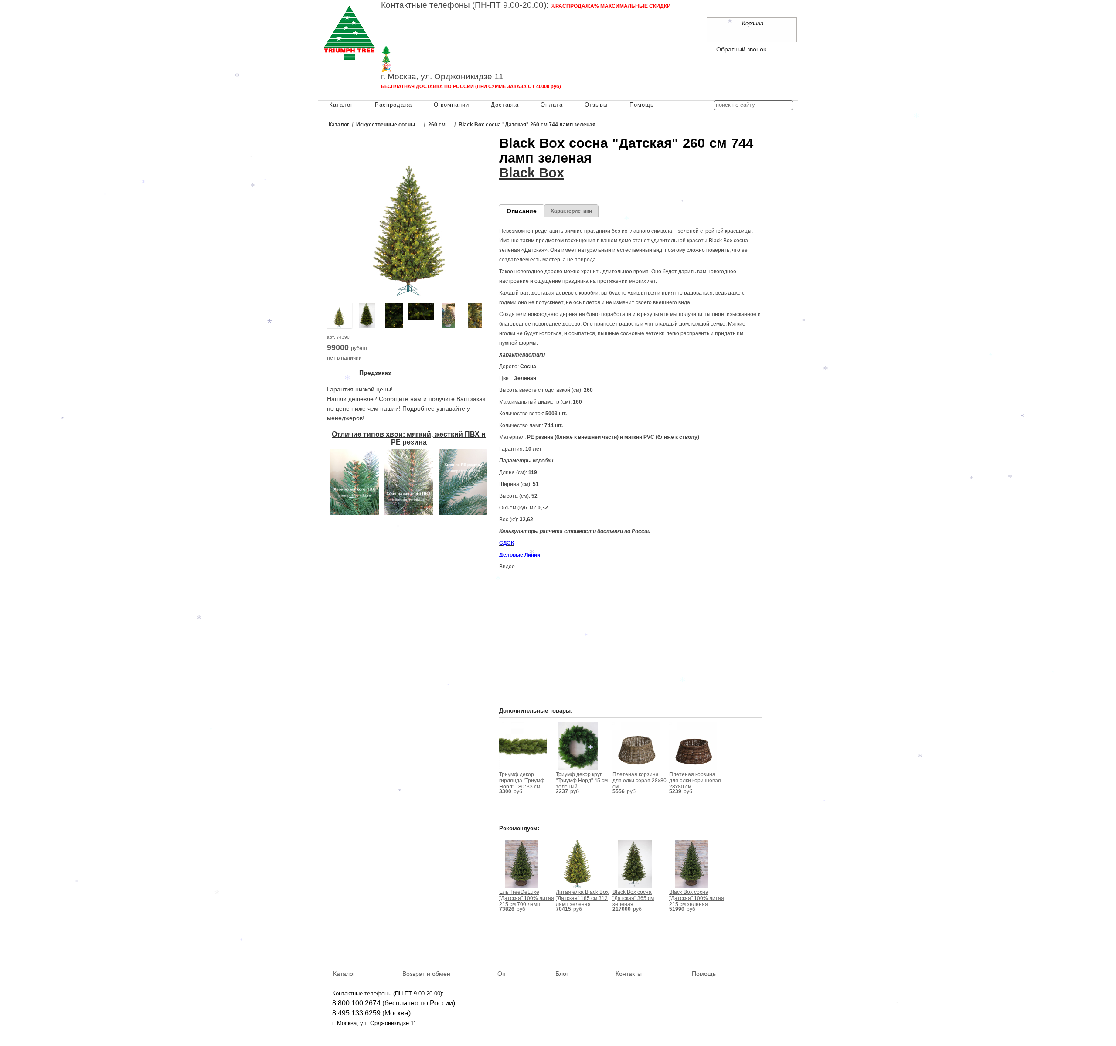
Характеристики (571, 211)
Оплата (552, 105)
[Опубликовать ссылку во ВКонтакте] (750, 947)
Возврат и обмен (426, 973)
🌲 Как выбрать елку (421, 50)
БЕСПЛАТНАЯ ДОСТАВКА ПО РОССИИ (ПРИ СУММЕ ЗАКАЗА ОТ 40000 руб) (471, 86)
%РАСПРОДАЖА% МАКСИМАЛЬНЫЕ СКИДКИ (611, 6)
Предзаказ (375, 372)
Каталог (341, 105)
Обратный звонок (741, 49)
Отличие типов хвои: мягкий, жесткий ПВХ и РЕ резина (409, 438)
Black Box (531, 172)
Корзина (752, 23)
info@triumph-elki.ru (586, 32)
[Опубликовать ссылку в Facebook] (763, 947)
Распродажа (393, 105)
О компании (451, 105)
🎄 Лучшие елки (412, 59)
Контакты (629, 973)
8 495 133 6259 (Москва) (420, 24)
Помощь (641, 105)
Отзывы (596, 105)
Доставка (505, 105)
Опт (502, 973)
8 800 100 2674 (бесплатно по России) (393, 1003)
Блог (561, 973)
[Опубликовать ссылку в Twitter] (788, 947)
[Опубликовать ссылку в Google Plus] (775, 947)
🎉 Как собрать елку (420, 67)
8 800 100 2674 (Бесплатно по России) (443, 15)
